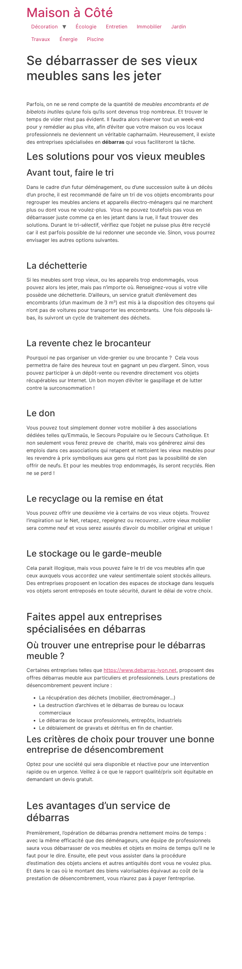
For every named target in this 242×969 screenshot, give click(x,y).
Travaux (40, 39)
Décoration (44, 26)
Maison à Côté (69, 12)
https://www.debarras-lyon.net (140, 670)
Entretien (116, 26)
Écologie (86, 26)
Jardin (178, 26)
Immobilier (149, 26)
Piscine (95, 39)
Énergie (69, 39)
